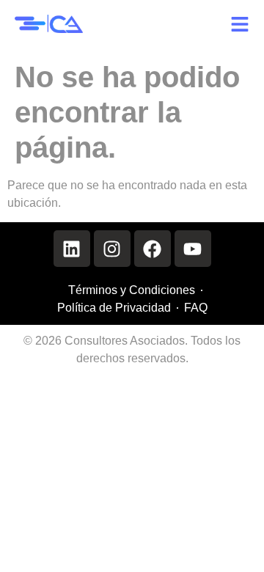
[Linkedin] (72, 248)
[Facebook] (152, 248)
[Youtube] (193, 248)
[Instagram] (112, 248)
